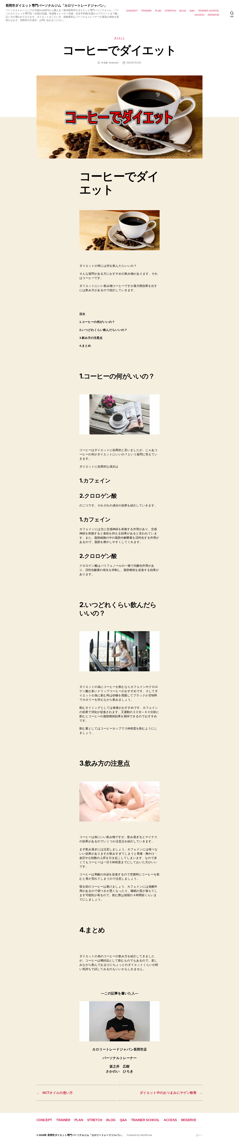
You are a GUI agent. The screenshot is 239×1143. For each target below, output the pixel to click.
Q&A (192, 10)
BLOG (182, 10)
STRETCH (170, 10)
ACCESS (199, 14)
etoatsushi (114, 62)
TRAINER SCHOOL (208, 10)
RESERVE (213, 14)
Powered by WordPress (139, 1135)
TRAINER (146, 10)
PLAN (158, 10)
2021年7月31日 (133, 62)
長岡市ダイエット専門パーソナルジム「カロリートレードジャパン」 (56, 5)
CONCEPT (132, 10)
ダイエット (119, 38)
